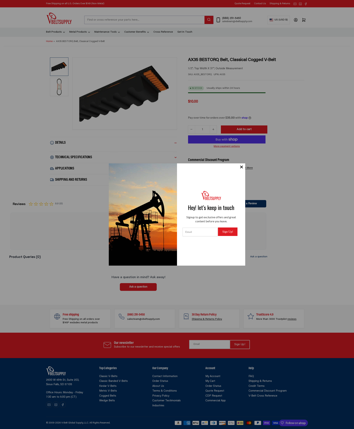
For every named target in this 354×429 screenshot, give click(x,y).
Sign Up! (227, 231)
